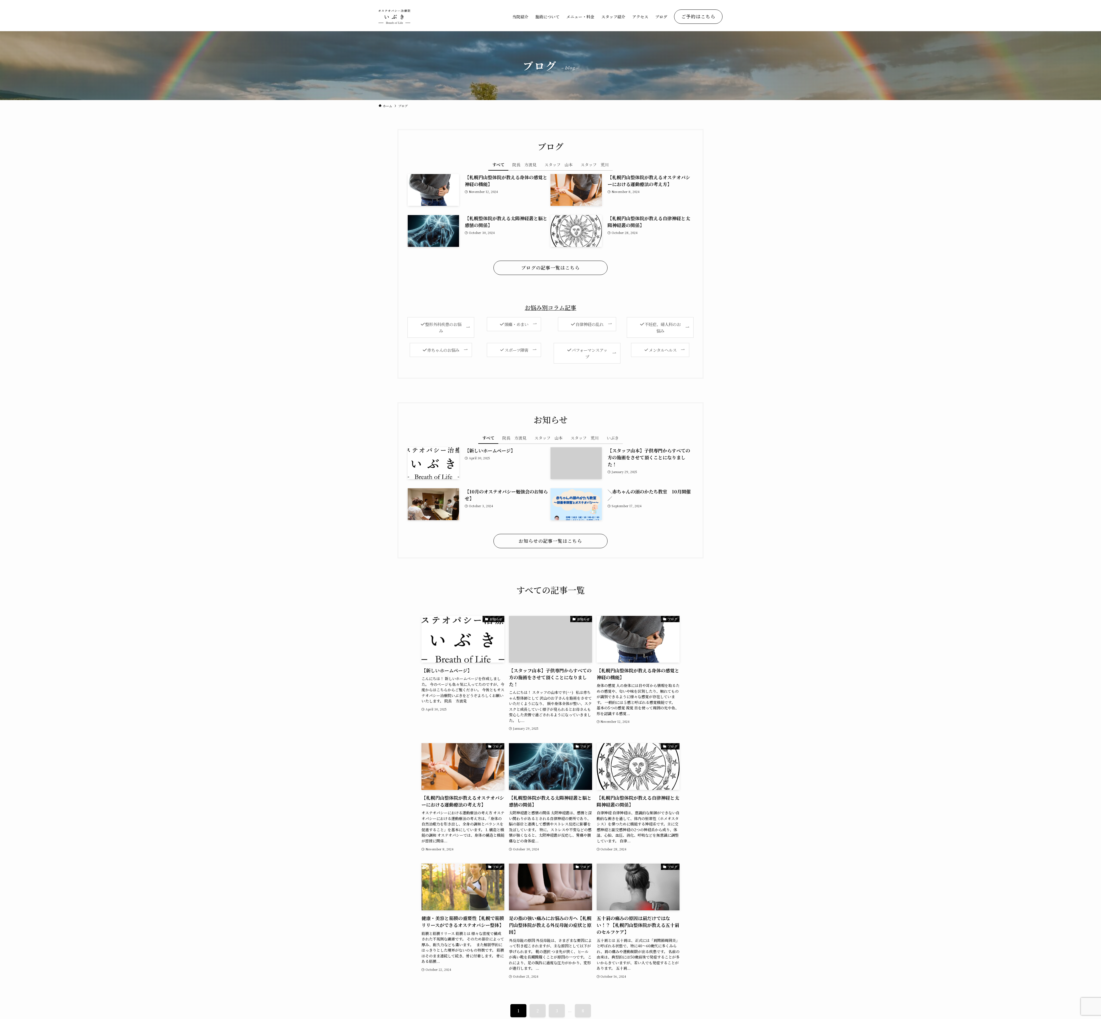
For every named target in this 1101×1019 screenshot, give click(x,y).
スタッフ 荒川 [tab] (595, 164)
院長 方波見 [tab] (524, 164)
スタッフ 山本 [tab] (558, 164)
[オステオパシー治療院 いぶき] (394, 16)
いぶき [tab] (613, 438)
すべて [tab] (498, 164)
